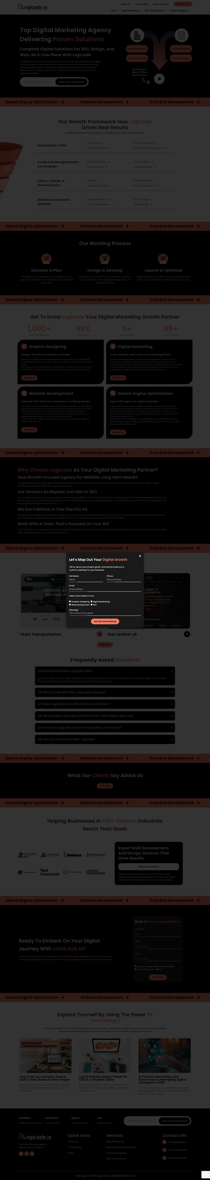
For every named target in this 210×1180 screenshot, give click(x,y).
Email (71, 586)
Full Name (74, 576)
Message (73, 610)
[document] (105, 590)
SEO (95, 604)
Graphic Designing (80, 601)
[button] (140, 556)
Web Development (80, 604)
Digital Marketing (101, 601)
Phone (110, 576)
